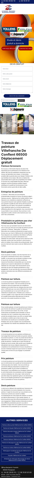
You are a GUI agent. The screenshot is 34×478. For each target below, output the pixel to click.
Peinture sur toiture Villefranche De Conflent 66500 (17, 447)
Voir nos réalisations (9, 48)
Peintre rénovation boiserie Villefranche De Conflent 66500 (17, 432)
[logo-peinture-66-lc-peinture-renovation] (8, 9)
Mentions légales (5, 476)
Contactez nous (26, 48)
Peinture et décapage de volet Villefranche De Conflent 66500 (17, 443)
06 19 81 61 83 (26, 472)
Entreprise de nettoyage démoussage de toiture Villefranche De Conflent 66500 (17, 459)
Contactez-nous (15, 476)
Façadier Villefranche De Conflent (17, 455)
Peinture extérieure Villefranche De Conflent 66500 (17, 436)
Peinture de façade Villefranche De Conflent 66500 (17, 428)
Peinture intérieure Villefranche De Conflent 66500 (17, 439)
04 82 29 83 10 (9, 472)
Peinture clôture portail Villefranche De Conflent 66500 (17, 425)
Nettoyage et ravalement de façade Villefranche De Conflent (17, 451)
